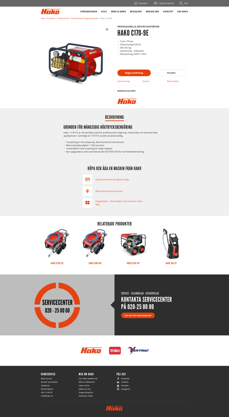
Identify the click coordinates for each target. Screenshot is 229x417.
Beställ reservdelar (49, 382)
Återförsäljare (47, 389)
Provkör (171, 72)
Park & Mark (118, 11)
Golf (104, 11)
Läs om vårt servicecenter (137, 315)
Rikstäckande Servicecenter (109, 191)
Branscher (152, 11)
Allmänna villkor (86, 396)
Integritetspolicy (86, 392)
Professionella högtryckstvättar (84, 18)
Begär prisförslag (134, 72)
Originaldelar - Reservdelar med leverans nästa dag (119, 203)
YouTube (125, 385)
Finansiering (123, 81)
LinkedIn (125, 382)
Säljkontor (45, 385)
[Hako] (127, 101)
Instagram (125, 389)
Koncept (168, 11)
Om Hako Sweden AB (88, 378)
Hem (43, 18)
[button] (107, 29)
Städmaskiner (88, 11)
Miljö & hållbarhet (87, 382)
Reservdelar (173, 81)
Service (145, 81)
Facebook (125, 378)
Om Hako (182, 11)
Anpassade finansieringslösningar (112, 179)
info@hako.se (47, 396)
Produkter (51, 18)
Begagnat (136, 11)
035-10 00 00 (46, 392)
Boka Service (46, 378)
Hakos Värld (84, 385)
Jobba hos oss (85, 389)
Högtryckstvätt (127, 91)
